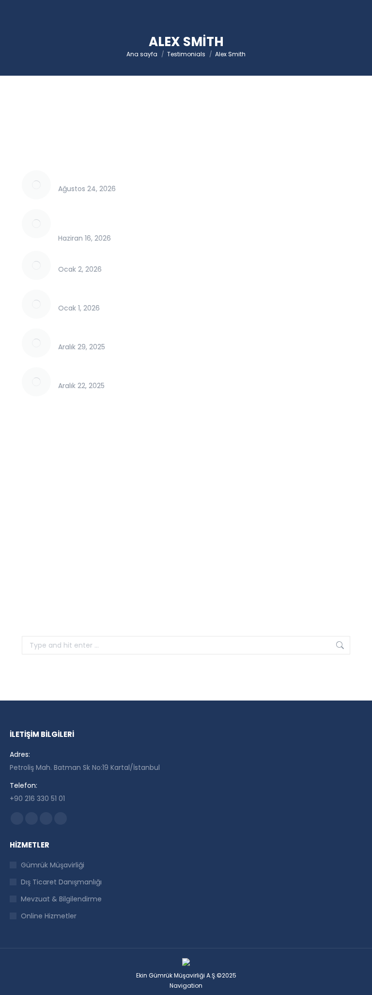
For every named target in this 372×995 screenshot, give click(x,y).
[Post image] (36, 184)
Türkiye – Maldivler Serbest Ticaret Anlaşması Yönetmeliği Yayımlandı (175, 175)
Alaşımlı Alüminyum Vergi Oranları (114, 295)
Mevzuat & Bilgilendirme (61, 899)
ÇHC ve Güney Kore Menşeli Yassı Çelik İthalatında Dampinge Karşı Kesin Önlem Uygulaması (192, 220)
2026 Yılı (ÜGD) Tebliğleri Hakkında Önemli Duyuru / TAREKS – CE (165, 256)
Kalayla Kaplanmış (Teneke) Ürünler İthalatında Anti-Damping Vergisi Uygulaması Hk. (200, 372)
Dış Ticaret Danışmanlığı (61, 882)
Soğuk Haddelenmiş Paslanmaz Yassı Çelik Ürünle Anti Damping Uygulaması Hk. (191, 334)
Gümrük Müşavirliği (52, 865)
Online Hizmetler (49, 916)
